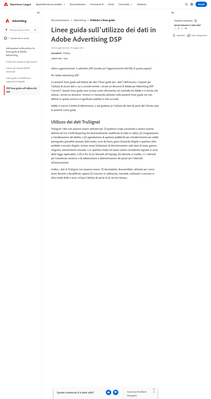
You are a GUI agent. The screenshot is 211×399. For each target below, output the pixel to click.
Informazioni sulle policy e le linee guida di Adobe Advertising (20, 52)
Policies (66, 53)
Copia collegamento (199, 35)
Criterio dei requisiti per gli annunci (21, 61)
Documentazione (60, 20)
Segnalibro (181, 35)
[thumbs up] (108, 392)
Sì (178, 28)
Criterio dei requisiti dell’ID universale (18, 70)
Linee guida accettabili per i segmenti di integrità (18, 80)
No (186, 28)
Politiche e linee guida (102, 20)
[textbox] (21, 30)
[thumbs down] (115, 392)
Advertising (80, 20)
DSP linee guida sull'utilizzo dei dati (21, 90)
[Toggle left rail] (38, 13)
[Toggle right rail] (172, 13)
